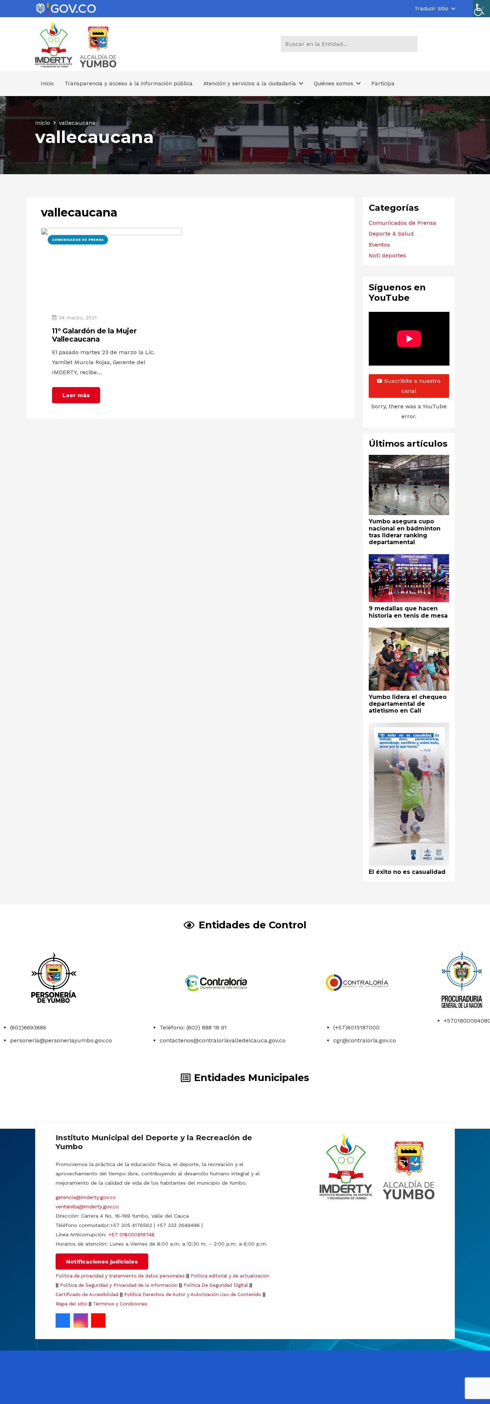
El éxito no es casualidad (407, 871)
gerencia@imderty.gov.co (86, 1197)
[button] (434, 8)
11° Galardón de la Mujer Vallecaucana (94, 335)
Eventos (379, 244)
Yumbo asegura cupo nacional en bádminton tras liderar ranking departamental (404, 532)
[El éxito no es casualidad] (409, 727)
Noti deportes (387, 255)
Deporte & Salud (391, 233)
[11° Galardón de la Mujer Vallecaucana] (111, 232)
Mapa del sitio (71, 1304)
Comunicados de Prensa (402, 222)
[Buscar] (410, 44)
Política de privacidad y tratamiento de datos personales (120, 1276)
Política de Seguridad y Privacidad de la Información (119, 1285)
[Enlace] (65, 9)
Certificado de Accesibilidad (87, 1294)
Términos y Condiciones (120, 1304)
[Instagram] (81, 1320)
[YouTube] (98, 1320)
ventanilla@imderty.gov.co (87, 1206)
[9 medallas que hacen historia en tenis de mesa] (409, 559)
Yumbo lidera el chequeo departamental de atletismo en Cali (408, 704)
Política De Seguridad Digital (215, 1285)
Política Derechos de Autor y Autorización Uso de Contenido (192, 1294)
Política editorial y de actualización (229, 1276)
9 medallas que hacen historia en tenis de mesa (408, 612)
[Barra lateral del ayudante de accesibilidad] (481, 8)
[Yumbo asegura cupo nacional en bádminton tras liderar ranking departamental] (409, 459)
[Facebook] (63, 1320)
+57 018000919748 (131, 1234)
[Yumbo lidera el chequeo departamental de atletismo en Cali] (409, 632)
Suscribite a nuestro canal (412, 385)
